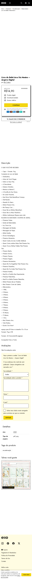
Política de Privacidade (8, 555)
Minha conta (4, 567)
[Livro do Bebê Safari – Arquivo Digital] (16, 475)
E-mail (5, 402)
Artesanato (8, 9)
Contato (3, 561)
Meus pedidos (5, 570)
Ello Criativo (7, 82)
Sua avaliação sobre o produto (12, 378)
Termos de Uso (5, 558)
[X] (19, 543)
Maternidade (25, 9)
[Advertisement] (16, 141)
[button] (10, 3)
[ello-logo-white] (3, 3)
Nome (5, 394)
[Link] (25, 3)
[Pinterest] (8, 543)
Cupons (5, 550)
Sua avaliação (7, 371)
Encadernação (16, 9)
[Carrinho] (29, 3)
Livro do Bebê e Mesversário (8, 10)
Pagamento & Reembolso (8, 553)
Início (2, 9)
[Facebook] (13, 543)
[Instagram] (2, 543)
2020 (15, 432)
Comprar (16, 105)
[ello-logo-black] (16, 538)
